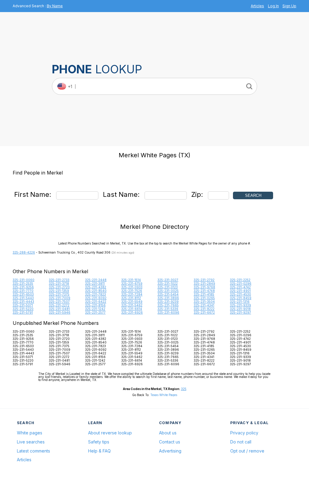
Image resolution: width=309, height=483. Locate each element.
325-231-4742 (240, 287)
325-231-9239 (168, 301)
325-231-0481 (59, 309)
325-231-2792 (204, 280)
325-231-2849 (204, 283)
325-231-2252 (240, 280)
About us (168, 432)
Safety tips (98, 441)
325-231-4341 (204, 305)
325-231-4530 (240, 294)
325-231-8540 (96, 291)
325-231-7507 (59, 301)
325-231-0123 (168, 287)
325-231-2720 (59, 287)
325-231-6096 (168, 312)
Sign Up (289, 6)
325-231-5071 (23, 305)
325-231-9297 (240, 312)
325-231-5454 (168, 294)
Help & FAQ (99, 450)
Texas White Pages (163, 395)
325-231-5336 (168, 309)
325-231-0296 (240, 283)
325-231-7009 (59, 298)
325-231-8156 (95, 305)
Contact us (169, 441)
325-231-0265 (204, 298)
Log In (273, 6)
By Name (55, 6)
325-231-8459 (240, 298)
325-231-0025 (168, 291)
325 (183, 389)
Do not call (240, 441)
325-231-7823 (95, 294)
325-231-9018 (240, 309)
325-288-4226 (24, 252)
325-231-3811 (95, 283)
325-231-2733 (59, 280)
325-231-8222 (204, 309)
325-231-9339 (240, 305)
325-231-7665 (168, 305)
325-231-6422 (95, 301)
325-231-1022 (168, 283)
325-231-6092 (96, 298)
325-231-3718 (59, 283)
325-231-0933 (131, 287)
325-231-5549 (131, 301)
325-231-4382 (95, 287)
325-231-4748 (204, 291)
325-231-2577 (95, 312)
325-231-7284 (131, 294)
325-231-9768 (204, 287)
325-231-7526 (131, 291)
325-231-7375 (59, 294)
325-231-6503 (23, 294)
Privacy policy (244, 432)
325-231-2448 (96, 280)
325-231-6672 (204, 312)
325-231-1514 (131, 280)
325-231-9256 (23, 287)
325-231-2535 (23, 283)
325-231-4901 (240, 291)
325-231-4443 (23, 301)
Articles (257, 6)
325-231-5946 (59, 312)
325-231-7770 (23, 291)
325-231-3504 (204, 301)
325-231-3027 (168, 280)
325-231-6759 (131, 283)
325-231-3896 (168, 298)
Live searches (31, 441)
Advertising (170, 450)
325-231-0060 (23, 280)
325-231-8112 (131, 298)
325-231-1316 (240, 301)
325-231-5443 (23, 298)
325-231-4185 (204, 294)
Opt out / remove (247, 450)
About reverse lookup (110, 432)
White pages (29, 432)
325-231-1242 (95, 309)
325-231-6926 (132, 312)
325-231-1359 (59, 291)
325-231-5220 (23, 309)
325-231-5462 (131, 305)
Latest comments (33, 450)
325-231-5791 (23, 312)
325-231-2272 (59, 305)
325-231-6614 (131, 309)
